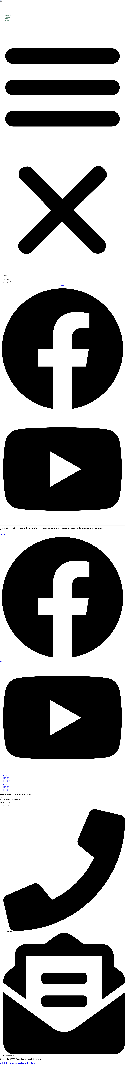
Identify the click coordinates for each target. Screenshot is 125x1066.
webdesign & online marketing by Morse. (18, 1063)
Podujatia (7, 17)
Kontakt (7, 20)
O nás (6, 14)
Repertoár (8, 15)
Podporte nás (8, 18)
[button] (62, 147)
